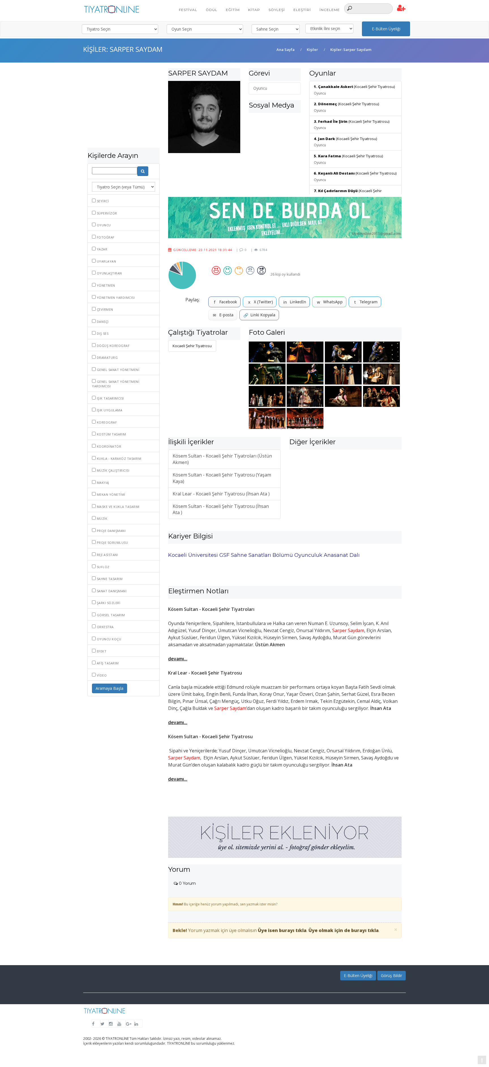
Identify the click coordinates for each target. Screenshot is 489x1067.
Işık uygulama (109, 410)
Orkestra (105, 627)
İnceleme (329, 10)
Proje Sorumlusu (112, 542)
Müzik (101, 518)
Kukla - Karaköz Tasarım (118, 458)
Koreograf (106, 422)
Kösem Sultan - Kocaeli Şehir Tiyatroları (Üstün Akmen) (222, 459)
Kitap (254, 10)
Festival (188, 10)
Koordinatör (108, 446)
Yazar (101, 249)
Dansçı (102, 321)
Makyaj (102, 482)
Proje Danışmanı (111, 531)
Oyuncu (103, 225)
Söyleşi (277, 10)
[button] (401, 8)
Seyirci (102, 201)
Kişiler (312, 49)
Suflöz (103, 567)
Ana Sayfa (285, 49)
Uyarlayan (106, 261)
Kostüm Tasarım (111, 434)
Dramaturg (107, 357)
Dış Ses (102, 333)
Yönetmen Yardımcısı (115, 297)
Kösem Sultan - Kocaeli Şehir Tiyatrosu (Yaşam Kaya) (222, 478)
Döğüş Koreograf (113, 345)
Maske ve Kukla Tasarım (118, 506)
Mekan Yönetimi (110, 494)
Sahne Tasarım (109, 579)
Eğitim (233, 10)
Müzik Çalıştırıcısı (112, 470)
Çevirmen (104, 309)
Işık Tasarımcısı (110, 398)
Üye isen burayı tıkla (282, 930)
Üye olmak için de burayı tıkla (343, 930)
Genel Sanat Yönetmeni (117, 370)
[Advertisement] (123, 108)
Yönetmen (105, 285)
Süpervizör (106, 213)
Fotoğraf (105, 237)
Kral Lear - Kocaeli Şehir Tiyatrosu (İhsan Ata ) (221, 494)
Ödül (211, 10)
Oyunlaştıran (109, 273)
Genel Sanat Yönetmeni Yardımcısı (115, 383)
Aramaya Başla (109, 688)
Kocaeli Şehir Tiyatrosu (192, 345)
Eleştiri (302, 10)
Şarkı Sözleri (108, 603)
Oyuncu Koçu (108, 639)
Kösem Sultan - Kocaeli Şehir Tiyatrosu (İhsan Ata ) (221, 509)
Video (101, 675)
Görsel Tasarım (110, 615)
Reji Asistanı (107, 555)
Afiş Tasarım (107, 663)
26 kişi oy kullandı (285, 274)
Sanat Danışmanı (111, 591)
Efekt (101, 651)
